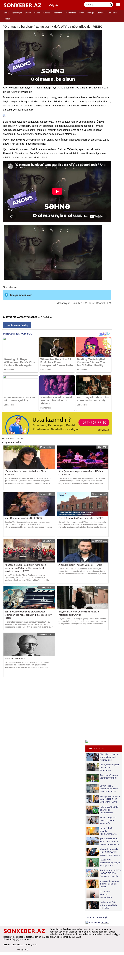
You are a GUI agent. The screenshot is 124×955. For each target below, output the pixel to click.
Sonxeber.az (10, 287)
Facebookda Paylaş (16, 325)
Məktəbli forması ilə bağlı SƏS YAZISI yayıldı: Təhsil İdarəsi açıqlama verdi (110, 852)
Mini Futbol (112, 13)
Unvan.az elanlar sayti (96, 917)
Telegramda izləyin (21, 295)
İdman (81, 13)
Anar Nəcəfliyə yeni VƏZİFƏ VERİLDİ (109, 776)
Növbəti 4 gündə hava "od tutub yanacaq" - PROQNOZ (108, 820)
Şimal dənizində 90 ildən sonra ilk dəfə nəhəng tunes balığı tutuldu (109, 841)
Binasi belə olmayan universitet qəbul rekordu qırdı (109, 757)
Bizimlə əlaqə (10, 944)
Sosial (6, 13)
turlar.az (105, 922)
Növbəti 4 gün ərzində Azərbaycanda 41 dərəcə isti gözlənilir (109, 831)
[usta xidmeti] (57, 423)
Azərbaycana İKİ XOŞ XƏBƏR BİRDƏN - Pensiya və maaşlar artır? (110, 873)
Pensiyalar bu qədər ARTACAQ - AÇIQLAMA (109, 767)
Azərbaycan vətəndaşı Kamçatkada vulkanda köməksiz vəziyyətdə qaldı (102, 894)
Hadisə (37, 13)
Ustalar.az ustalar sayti (13, 438)
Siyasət (28, 13)
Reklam (7, 19)
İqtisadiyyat (17, 13)
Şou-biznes (71, 13)
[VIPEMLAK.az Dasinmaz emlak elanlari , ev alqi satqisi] (93, 922)
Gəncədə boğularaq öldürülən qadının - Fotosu (109, 884)
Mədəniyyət (58, 13)
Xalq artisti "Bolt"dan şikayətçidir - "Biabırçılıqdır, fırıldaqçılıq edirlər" (109, 810)
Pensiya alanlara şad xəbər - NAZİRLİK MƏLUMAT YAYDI (110, 799)
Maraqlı (90, 13)
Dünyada (100, 13)
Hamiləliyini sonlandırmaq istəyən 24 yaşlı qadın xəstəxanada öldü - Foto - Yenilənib (103, 863)
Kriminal (46, 13)
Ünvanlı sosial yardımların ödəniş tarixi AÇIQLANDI (109, 789)
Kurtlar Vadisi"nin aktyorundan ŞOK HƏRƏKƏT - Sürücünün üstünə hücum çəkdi (101, 905)
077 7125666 (45, 317)
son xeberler (19, 937)
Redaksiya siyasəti (27, 944)
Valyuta (54, 5)
